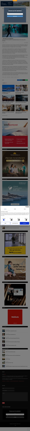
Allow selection (15, 223)
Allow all (24, 223)
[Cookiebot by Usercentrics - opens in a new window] (26, 206)
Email (8, 12)
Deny (5, 223)
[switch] (11, 219)
